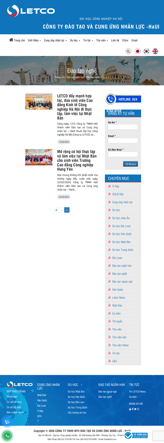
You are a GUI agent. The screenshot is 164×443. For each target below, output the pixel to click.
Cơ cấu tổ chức (14, 402)
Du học (74, 40)
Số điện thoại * (116, 149)
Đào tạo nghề (92, 77)
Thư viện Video (120, 345)
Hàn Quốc (117, 289)
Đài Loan (117, 258)
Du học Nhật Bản (121, 242)
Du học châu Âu (121, 218)
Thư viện (101, 40)
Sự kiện (116, 313)
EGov (125, 40)
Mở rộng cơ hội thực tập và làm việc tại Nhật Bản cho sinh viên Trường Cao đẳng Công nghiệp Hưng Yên (77, 160)
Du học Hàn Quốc (122, 234)
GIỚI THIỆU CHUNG (16, 391)
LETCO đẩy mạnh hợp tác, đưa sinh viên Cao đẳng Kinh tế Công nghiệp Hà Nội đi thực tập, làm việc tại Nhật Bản (75, 106)
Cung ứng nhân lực (54, 40)
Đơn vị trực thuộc (15, 412)
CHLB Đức (118, 194)
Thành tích (12, 396)
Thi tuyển (117, 321)
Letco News (118, 297)
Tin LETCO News (137, 391)
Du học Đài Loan (121, 226)
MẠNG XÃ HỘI (136, 403)
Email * (112, 136)
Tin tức (87, 40)
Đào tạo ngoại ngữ (122, 281)
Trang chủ (19, 40)
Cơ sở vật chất (14, 407)
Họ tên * (112, 122)
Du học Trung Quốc (123, 249)
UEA (114, 361)
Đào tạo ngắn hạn (75, 77)
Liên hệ (115, 40)
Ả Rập (115, 186)
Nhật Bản (117, 305)
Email (134, 40)
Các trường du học (77, 412)
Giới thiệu (33, 40)
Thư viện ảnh (119, 337)
